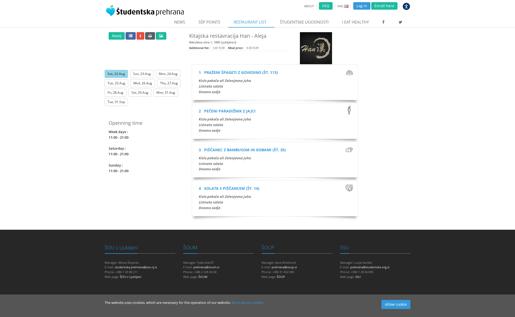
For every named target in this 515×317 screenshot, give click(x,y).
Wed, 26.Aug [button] (142, 83)
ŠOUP (268, 247)
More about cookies (247, 302)
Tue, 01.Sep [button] (116, 102)
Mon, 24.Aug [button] (168, 73)
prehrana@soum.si (206, 267)
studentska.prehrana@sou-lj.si (136, 267)
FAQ (325, 5)
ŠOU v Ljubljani (121, 247)
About (309, 6)
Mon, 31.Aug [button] (165, 92)
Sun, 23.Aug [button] (142, 73)
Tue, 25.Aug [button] (116, 83)
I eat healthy (355, 22)
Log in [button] (361, 5)
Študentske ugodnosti (304, 22)
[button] (117, 36)
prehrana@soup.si (284, 267)
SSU (344, 247)
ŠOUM (190, 247)
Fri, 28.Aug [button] (115, 92)
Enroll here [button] (384, 5)
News (179, 22)
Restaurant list (250, 22)
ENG (340, 6)
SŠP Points (209, 22)
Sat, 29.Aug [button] (139, 92)
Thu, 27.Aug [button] (169, 83)
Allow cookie (396, 304)
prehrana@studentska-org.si (369, 267)
